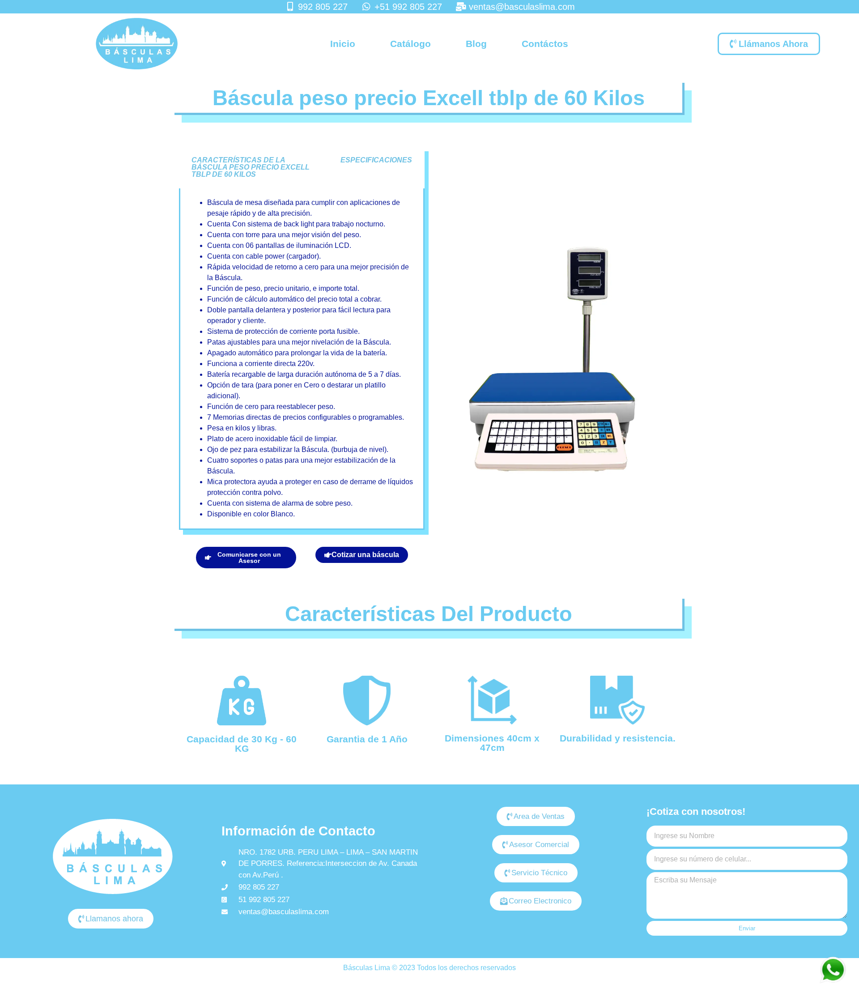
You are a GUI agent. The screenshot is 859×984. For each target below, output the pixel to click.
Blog (476, 43)
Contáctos (545, 43)
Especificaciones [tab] (376, 160)
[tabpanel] (302, 359)
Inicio (342, 43)
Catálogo (410, 43)
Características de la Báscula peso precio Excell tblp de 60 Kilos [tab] (250, 167)
